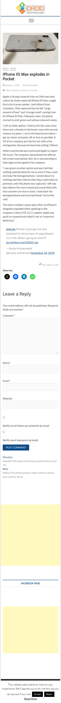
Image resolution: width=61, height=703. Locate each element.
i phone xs (16, 90)
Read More (30, 698)
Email (7, 380)
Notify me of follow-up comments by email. (26, 425)
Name (7, 362)
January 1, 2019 (12, 85)
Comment (9, 315)
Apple (6, 68)
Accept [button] (37, 694)
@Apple (11, 229)
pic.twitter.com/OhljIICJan (22, 242)
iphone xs (25, 90)
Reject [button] (49, 694)
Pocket (34, 90)
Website (7, 398)
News (13, 68)
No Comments (31, 85)
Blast (8, 90)
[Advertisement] (30, 535)
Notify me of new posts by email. (20, 440)
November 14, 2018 (42, 252)
